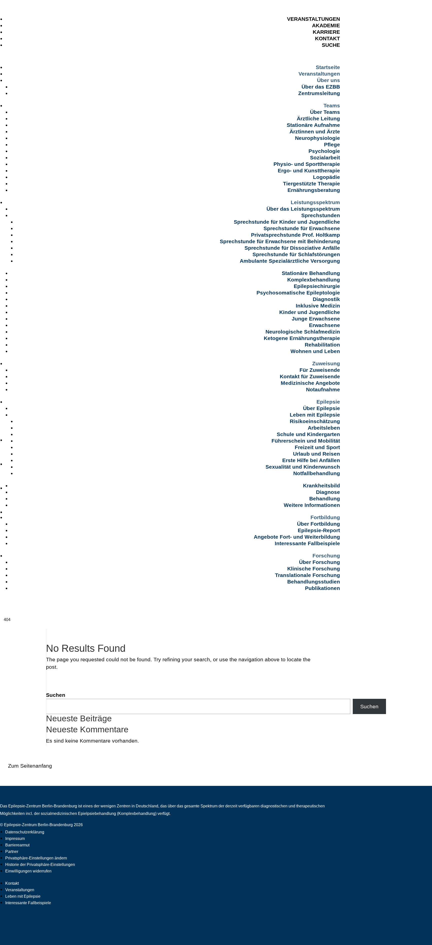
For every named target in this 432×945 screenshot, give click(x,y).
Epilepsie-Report (319, 530)
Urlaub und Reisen (316, 454)
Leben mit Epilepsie (315, 415)
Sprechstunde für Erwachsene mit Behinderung (280, 241)
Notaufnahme (323, 389)
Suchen (55, 695)
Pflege (332, 144)
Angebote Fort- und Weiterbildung (297, 537)
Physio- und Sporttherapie (307, 164)
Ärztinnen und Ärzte (315, 131)
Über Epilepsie (321, 408)
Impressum (15, 838)
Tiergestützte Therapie (311, 183)
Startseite (328, 67)
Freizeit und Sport (317, 447)
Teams (332, 105)
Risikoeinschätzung (315, 421)
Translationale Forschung (307, 575)
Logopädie (326, 177)
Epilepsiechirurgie (317, 286)
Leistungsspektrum (315, 202)
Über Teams (325, 112)
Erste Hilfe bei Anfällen (311, 460)
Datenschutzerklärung (24, 832)
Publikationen (322, 588)
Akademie (326, 25)
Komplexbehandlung (313, 279)
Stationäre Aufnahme (313, 125)
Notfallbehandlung (316, 473)
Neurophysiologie (317, 138)
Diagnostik (326, 299)
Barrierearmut (17, 845)
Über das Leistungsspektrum (303, 209)
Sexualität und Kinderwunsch (303, 467)
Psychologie (324, 151)
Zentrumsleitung (319, 93)
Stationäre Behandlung (311, 273)
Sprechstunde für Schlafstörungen (296, 254)
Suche (331, 45)
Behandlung (324, 498)
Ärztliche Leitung (318, 118)
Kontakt (327, 38)
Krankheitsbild (321, 485)
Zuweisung (326, 363)
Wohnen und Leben (315, 351)
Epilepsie (328, 402)
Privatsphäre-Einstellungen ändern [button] (36, 858)
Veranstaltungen (313, 19)
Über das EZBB (321, 87)
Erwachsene (324, 325)
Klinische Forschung (313, 568)
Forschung (326, 555)
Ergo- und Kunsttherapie (309, 170)
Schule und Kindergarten (308, 434)
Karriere (326, 32)
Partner (11, 851)
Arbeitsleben (324, 428)
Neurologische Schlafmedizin (303, 332)
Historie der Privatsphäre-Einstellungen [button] (40, 864)
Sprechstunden (320, 215)
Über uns (328, 80)
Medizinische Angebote (310, 383)
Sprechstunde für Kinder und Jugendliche (287, 222)
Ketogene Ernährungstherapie (302, 338)
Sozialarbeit (325, 157)
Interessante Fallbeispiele (307, 543)
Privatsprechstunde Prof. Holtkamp (295, 235)
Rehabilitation (322, 345)
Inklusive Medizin (318, 305)
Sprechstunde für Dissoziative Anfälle (292, 248)
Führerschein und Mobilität (306, 441)
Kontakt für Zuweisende (310, 376)
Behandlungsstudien (313, 581)
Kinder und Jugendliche (309, 312)
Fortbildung (325, 517)
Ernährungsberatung (314, 190)
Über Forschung (319, 562)
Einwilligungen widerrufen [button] (28, 871)
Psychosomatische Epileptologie (298, 292)
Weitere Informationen (312, 505)
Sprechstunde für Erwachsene (302, 228)
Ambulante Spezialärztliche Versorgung (290, 261)
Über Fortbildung (318, 524)
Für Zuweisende (320, 370)
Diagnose (328, 492)
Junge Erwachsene (316, 319)
